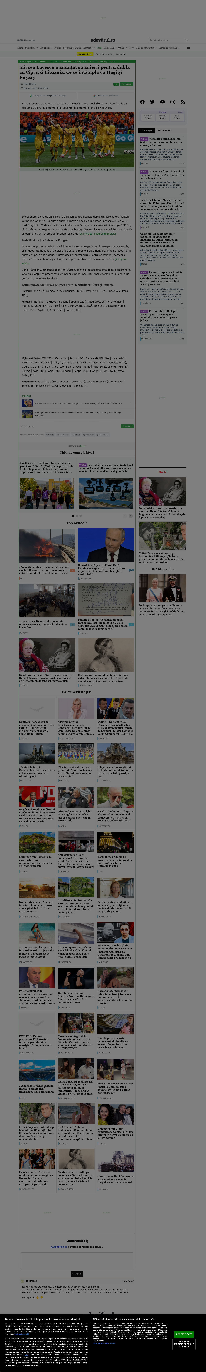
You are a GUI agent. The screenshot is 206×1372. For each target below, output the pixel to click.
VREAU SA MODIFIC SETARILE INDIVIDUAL (184, 1344)
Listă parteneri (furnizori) (104, 1343)
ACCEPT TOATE (184, 1334)
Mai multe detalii (21, 1334)
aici (26, 1354)
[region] (103, 1343)
